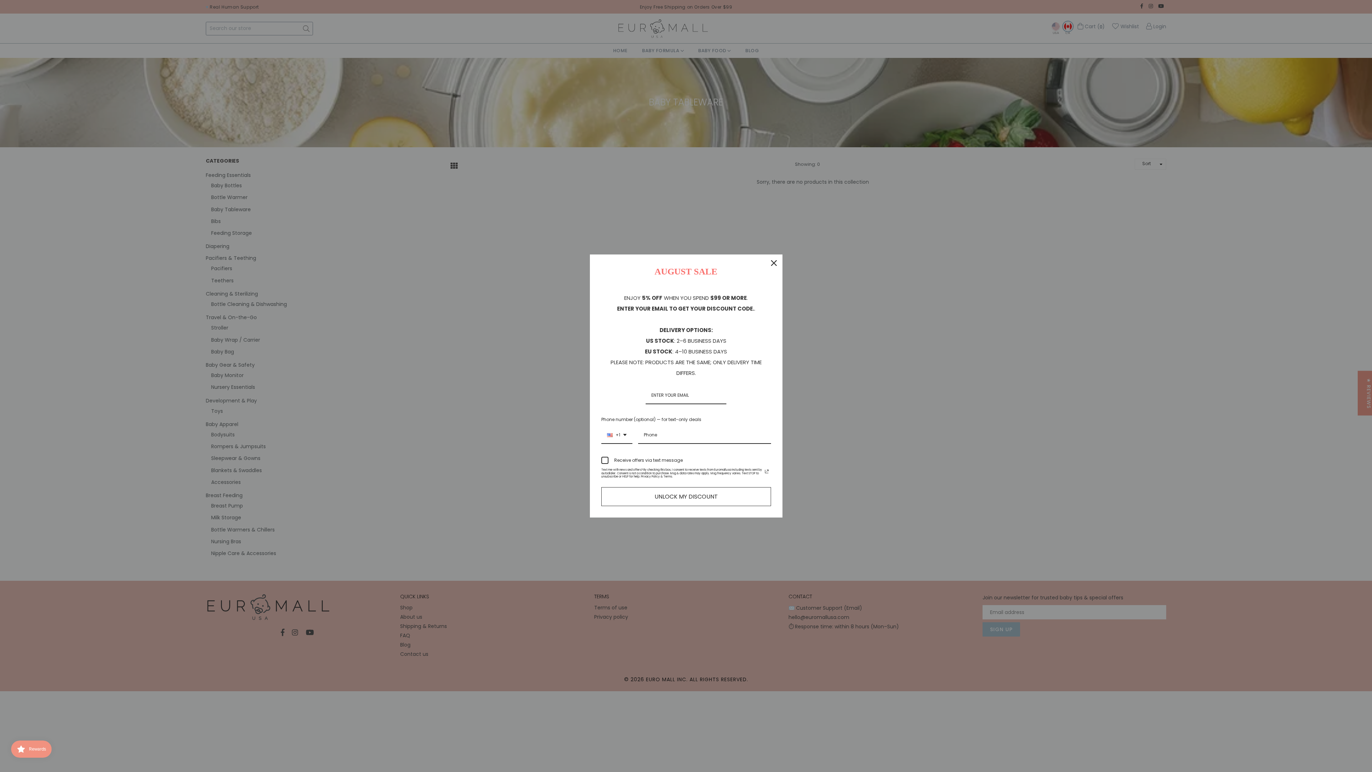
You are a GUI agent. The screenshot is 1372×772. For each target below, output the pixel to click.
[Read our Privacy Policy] (766, 471)
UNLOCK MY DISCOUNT (686, 497)
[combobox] (616, 435)
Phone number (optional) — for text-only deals (651, 419)
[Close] (773, 263)
